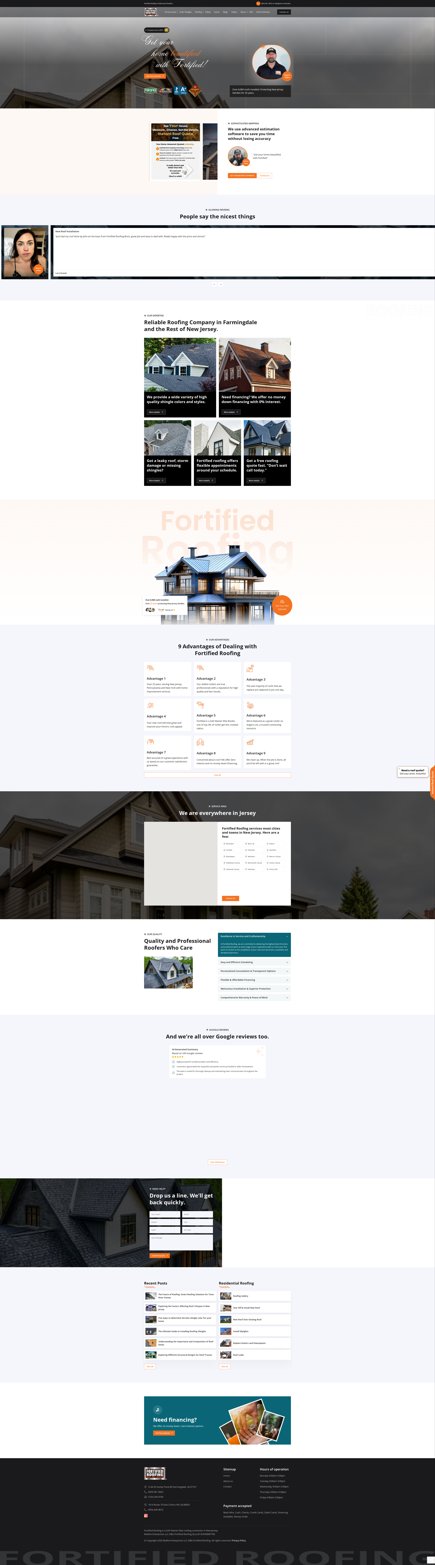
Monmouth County (255, 863)
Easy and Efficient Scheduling (237, 962)
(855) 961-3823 (155, 1491)
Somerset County (232, 869)
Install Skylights (240, 1331)
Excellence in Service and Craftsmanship (243, 936)
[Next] (220, 284)
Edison (271, 844)
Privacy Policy (239, 1540)
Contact (227, 1486)
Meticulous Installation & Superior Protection (246, 988)
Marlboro (251, 856)
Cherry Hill (273, 869)
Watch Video (287, 76)
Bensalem (230, 844)
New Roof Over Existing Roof (247, 1319)
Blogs (225, 12)
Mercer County (275, 856)
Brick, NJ (251, 844)
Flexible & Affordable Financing (238, 979)
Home (226, 1475)
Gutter (217, 12)
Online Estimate (263, 12)
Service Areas (170, 12)
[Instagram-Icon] (146, 1515)
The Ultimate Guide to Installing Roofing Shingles (182, 1331)
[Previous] (214, 284)
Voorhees (251, 869)
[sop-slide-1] (175, 151)
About (243, 12)
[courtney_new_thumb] (25, 252)
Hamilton (272, 850)
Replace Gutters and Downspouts (249, 1343)
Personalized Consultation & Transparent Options (248, 971)
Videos (234, 12)
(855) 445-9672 (155, 1509)
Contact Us (230, 898)
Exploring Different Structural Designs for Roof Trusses (185, 1355)
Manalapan (230, 856)
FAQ (251, 12)
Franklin (229, 850)
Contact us (284, 12)
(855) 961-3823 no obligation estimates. (276, 3)
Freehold (251, 850)
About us (228, 1481)
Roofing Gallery (240, 1296)
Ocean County (274, 863)
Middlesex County (233, 863)
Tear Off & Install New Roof (246, 1307)
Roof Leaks (238, 1355)
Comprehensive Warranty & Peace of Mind (244, 997)
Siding (207, 12)
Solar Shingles (186, 12)
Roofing (198, 12)
